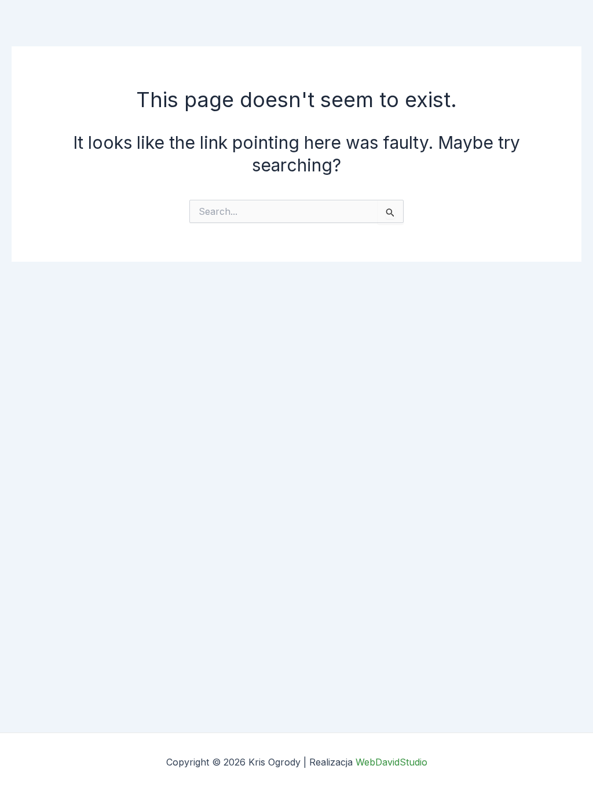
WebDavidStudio (391, 762)
